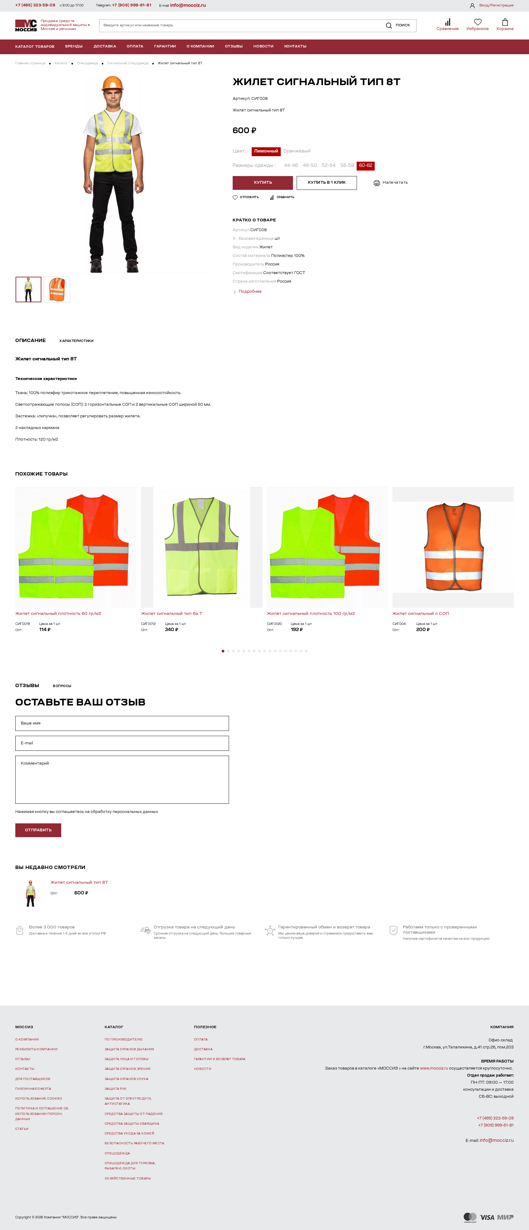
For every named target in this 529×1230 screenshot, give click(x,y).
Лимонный (266, 151)
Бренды (74, 46)
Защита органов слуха (126, 1079)
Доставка (105, 46)
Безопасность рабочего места (134, 1143)
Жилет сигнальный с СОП (420, 614)
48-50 (310, 166)
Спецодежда (87, 63)
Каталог (61, 63)
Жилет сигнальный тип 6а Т (171, 614)
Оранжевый (296, 151)
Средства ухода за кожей (129, 1133)
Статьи (22, 1129)
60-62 (365, 166)
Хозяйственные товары (128, 1178)
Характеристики (76, 341)
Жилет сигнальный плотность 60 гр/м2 (58, 614)
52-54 (329, 166)
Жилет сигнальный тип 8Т (79, 883)
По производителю (123, 1039)
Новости (263, 46)
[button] (223, 651)
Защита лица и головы (126, 1059)
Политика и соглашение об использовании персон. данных (42, 1114)
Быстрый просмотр (75, 547)
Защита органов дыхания (129, 1049)
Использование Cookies (38, 1098)
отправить (38, 830)
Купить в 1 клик (327, 183)
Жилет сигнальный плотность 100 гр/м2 (311, 614)
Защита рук (116, 1089)
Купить (263, 183)
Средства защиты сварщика (132, 1124)
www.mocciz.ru (434, 1068)
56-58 (347, 166)
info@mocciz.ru (188, 5)
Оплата (135, 46)
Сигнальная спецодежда (127, 63)
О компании (200, 46)
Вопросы (62, 686)
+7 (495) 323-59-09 (35, 5)
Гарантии (165, 46)
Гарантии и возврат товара (219, 1059)
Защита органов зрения (127, 1069)
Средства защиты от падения (134, 1114)
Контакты (295, 46)
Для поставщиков (33, 1079)
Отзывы (234, 46)
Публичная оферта (33, 1089)
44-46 (291, 166)
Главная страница (30, 63)
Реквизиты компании (36, 1049)
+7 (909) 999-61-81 (132, 5)
